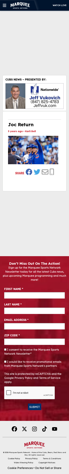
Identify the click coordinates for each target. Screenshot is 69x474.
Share (19, 173)
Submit (34, 407)
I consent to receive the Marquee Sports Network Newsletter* (31, 351)
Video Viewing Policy (23, 462)
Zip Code (12, 335)
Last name (13, 304)
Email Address (16, 320)
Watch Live (59, 5)
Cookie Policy (14, 458)
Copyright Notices (47, 462)
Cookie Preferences (20, 468)
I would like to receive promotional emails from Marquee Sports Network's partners (32, 363)
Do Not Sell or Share (48, 468)
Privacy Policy (31, 458)
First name (13, 289)
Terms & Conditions (52, 458)
